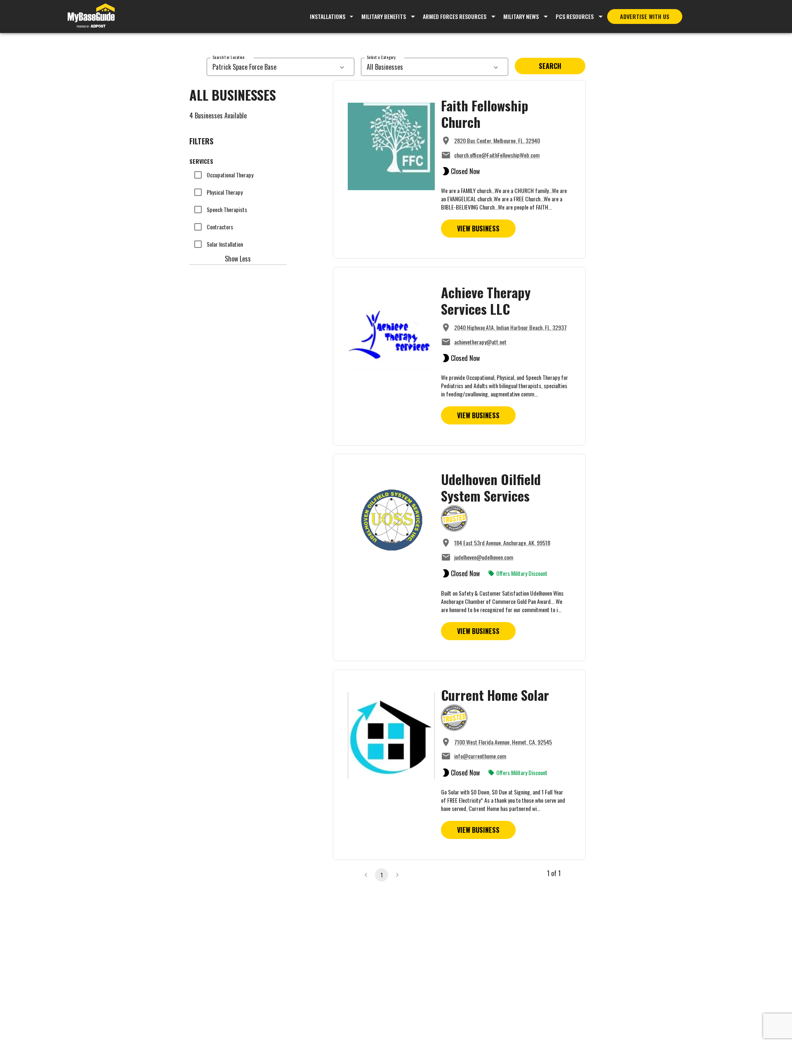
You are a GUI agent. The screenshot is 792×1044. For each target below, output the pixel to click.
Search (550, 66)
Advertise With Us (644, 16)
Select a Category (381, 57)
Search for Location (228, 57)
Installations (327, 16)
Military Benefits (383, 16)
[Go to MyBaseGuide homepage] (91, 16)
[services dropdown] (342, 66)
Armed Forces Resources (454, 16)
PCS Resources (575, 16)
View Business (478, 228)
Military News (521, 16)
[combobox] (271, 67)
